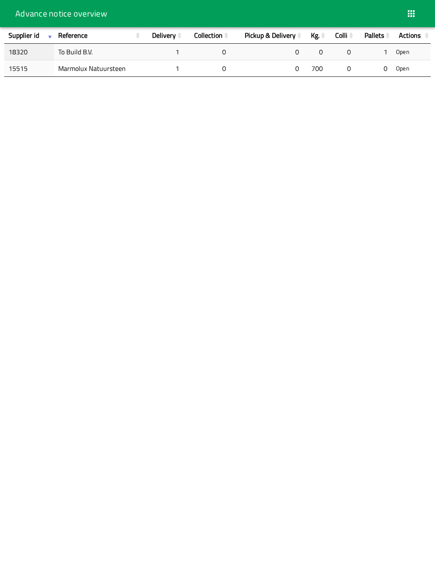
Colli (341, 35)
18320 (18, 52)
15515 (18, 68)
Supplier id (23, 35)
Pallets (374, 35)
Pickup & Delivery (270, 35)
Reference (73, 35)
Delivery (164, 35)
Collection (208, 35)
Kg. (315, 35)
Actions (410, 35)
